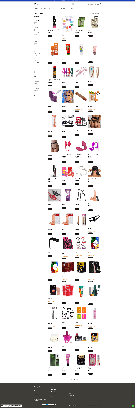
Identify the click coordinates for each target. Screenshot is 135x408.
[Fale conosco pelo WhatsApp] (133, 406)
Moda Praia (57, 8)
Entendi (11, 406)
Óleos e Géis (42, 11)
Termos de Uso (71, 393)
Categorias (36, 8)
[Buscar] (73, 4)
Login (91, 3)
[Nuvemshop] (70, 405)
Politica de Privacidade (73, 391)
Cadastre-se (91, 4)
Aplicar (46, 99)
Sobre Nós (70, 388)
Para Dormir (51, 8)
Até (39, 97)
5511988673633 (36, 394)
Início (42, 8)
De (34, 97)
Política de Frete (71, 395)
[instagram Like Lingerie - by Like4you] (34, 390)
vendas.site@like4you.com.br (39, 397)
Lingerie (45, 8)
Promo (72, 8)
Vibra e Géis (63, 8)
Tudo (68, 8)
